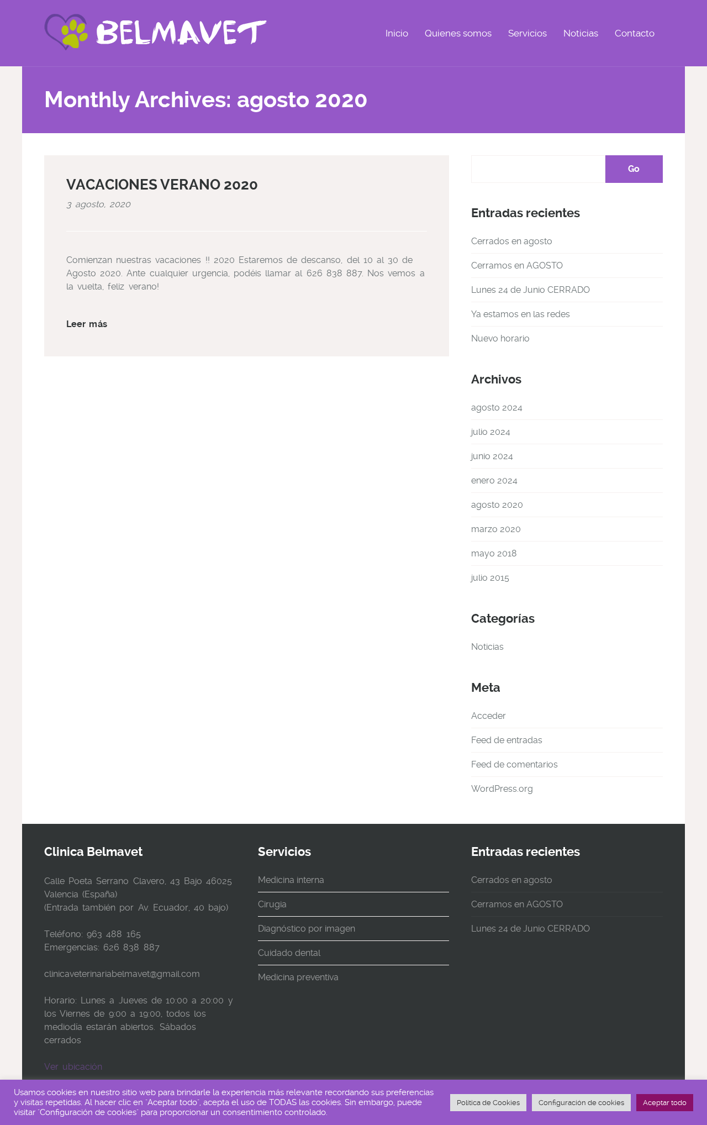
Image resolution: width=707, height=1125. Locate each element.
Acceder (488, 716)
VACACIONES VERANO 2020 (162, 184)
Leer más (86, 324)
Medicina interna (291, 880)
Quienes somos (458, 33)
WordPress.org (502, 789)
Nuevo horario (500, 338)
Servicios (527, 33)
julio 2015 (490, 577)
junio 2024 (492, 456)
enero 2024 (494, 480)
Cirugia (272, 904)
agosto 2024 (497, 407)
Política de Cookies (488, 1102)
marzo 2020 (496, 529)
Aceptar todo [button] (665, 1102)
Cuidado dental (289, 953)
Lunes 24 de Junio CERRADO (530, 290)
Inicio (397, 33)
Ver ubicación (73, 1066)
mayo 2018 (494, 553)
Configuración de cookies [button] (581, 1102)
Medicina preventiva (298, 977)
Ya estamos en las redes (520, 314)
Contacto (635, 33)
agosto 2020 (497, 505)
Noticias (580, 33)
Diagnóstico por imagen (306, 928)
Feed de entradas (506, 740)
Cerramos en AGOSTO (517, 265)
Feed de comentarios (514, 764)
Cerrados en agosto (511, 241)
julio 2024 (490, 432)
